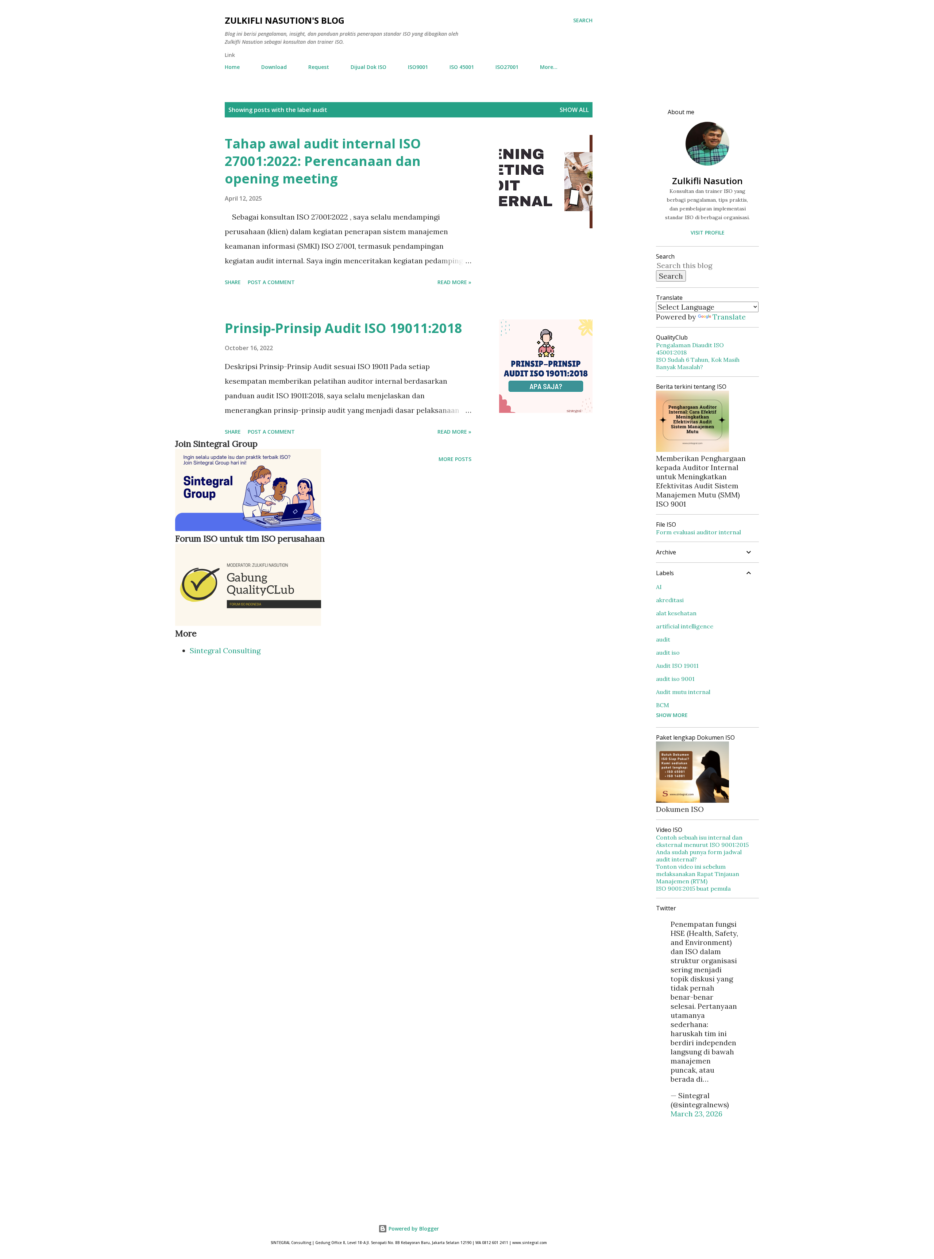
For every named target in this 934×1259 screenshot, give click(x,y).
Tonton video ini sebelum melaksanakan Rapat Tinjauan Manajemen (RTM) (697, 874)
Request (318, 66)
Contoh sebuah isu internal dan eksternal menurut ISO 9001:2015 (702, 841)
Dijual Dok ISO (368, 66)
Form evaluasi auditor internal (698, 532)
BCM (662, 705)
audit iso (668, 652)
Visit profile (708, 232)
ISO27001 (506, 66)
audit (663, 639)
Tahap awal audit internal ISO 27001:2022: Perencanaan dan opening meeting (323, 161)
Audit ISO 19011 (677, 665)
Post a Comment (271, 282)
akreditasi (670, 600)
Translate (729, 316)
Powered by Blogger (413, 1228)
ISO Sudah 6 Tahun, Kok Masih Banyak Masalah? (698, 363)
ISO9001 (418, 66)
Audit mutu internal (683, 692)
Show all (574, 110)
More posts (455, 459)
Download (274, 66)
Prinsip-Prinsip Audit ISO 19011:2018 (343, 328)
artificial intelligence (684, 626)
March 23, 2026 (696, 1113)
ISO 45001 (461, 66)
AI (659, 586)
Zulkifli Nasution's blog (284, 20)
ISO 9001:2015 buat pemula (693, 888)
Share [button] (233, 282)
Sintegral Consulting (225, 650)
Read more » (454, 282)
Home (232, 66)
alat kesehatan (676, 613)
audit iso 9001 (675, 678)
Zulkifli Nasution (707, 181)
